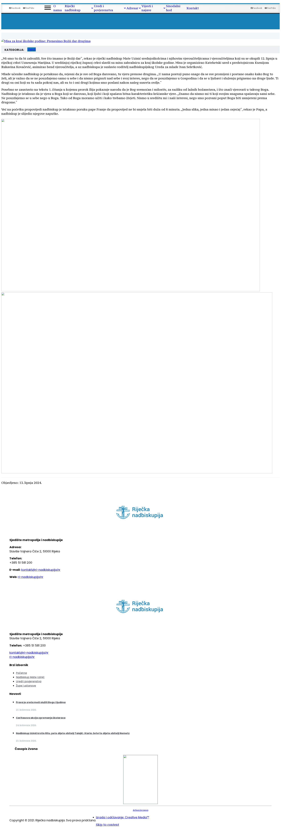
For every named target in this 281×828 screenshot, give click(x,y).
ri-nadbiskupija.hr (30, 577)
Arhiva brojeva (140, 810)
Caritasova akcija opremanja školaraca (40, 717)
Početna (21, 673)
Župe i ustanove (26, 686)
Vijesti (31, 49)
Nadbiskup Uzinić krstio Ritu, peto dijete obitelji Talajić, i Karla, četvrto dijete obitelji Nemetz (73, 733)
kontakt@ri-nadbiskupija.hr (40, 570)
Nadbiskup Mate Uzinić (30, 677)
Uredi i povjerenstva (28, 681)
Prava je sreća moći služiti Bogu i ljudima (41, 702)
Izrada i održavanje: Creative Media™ (122, 817)
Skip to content (107, 825)
